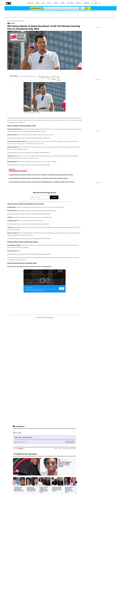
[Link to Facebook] (92, 3)
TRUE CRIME (70, 3)
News (12, 20)
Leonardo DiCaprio (19, 20)
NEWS (37, 3)
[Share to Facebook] (43, 76)
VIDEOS (63, 3)
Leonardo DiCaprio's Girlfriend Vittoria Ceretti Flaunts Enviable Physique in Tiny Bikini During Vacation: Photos (41, 182)
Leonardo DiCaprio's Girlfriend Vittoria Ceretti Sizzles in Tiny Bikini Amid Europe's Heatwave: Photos (38, 178)
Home (8, 20)
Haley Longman (14, 76)
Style (43, 3)
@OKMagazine (47, 266)
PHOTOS (56, 3)
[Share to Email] (58, 76)
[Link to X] (99, 3)
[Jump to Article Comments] (39, 76)
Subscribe (86, 3)
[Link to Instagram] (96, 3)
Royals (49, 3)
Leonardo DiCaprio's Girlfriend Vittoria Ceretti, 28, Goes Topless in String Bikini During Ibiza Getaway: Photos (41, 174)
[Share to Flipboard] (53, 76)
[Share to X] (48, 76)
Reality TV (30, 3)
